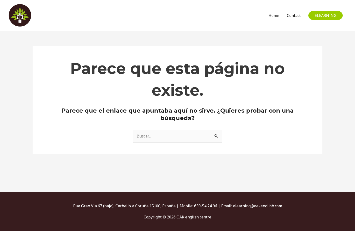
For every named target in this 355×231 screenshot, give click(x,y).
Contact (294, 15)
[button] (325, 15)
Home (274, 15)
